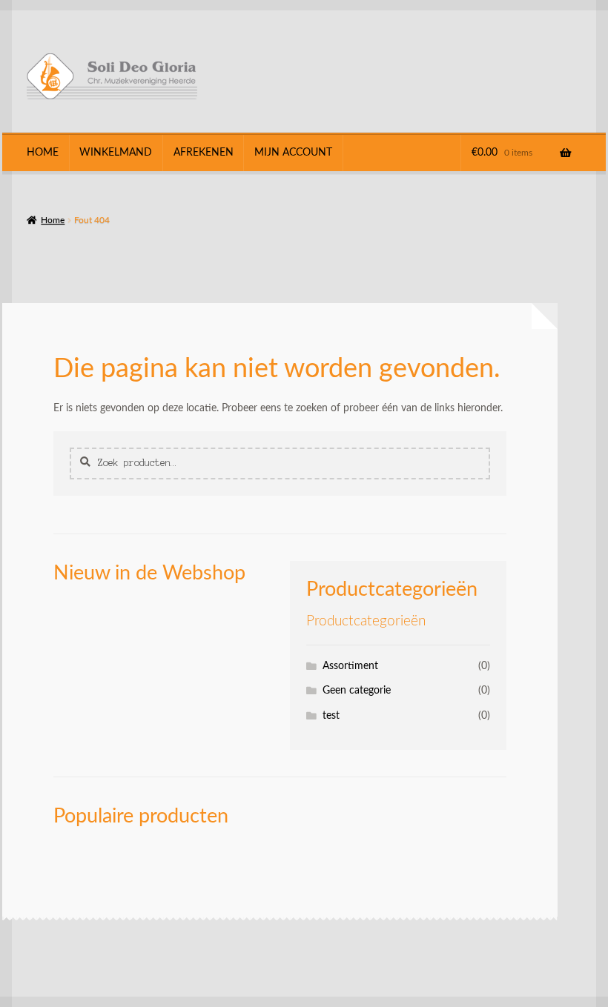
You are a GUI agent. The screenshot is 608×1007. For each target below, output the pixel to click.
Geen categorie (357, 690)
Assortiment (350, 666)
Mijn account (293, 152)
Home (43, 152)
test (331, 716)
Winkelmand (115, 152)
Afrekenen (204, 152)
